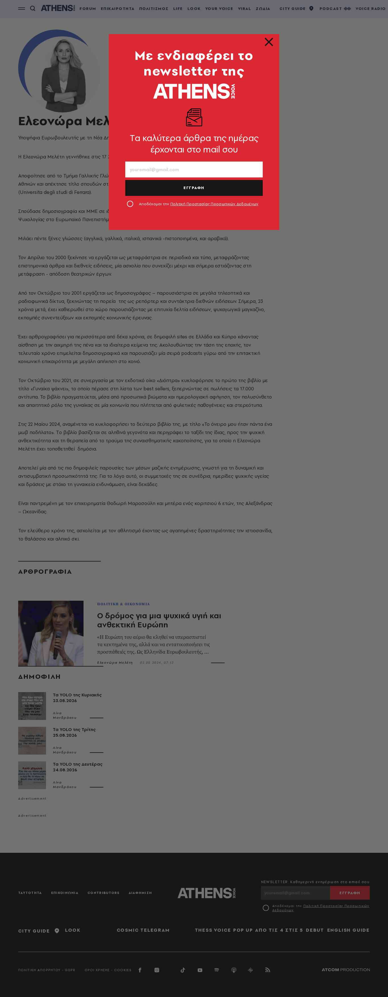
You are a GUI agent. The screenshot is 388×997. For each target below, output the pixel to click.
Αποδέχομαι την (198, 204)
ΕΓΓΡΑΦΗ (194, 187)
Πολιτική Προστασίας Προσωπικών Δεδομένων (214, 203)
